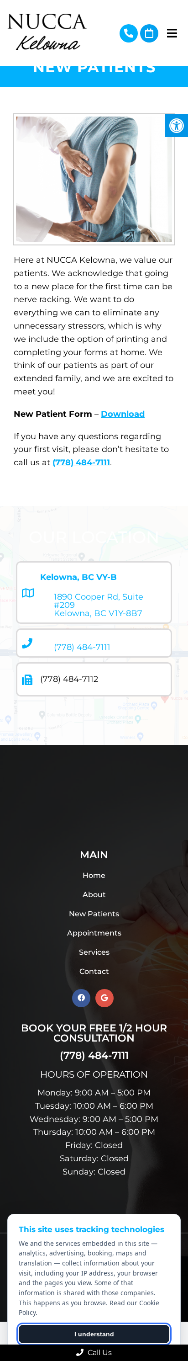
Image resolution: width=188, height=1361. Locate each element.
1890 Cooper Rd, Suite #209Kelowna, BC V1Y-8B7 (98, 605)
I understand (94, 1334)
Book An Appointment (149, 33)
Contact (94, 971)
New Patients (94, 913)
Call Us (99, 1352)
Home (94, 875)
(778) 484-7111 (129, 33)
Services (94, 952)
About (94, 894)
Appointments (94, 933)
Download (123, 414)
